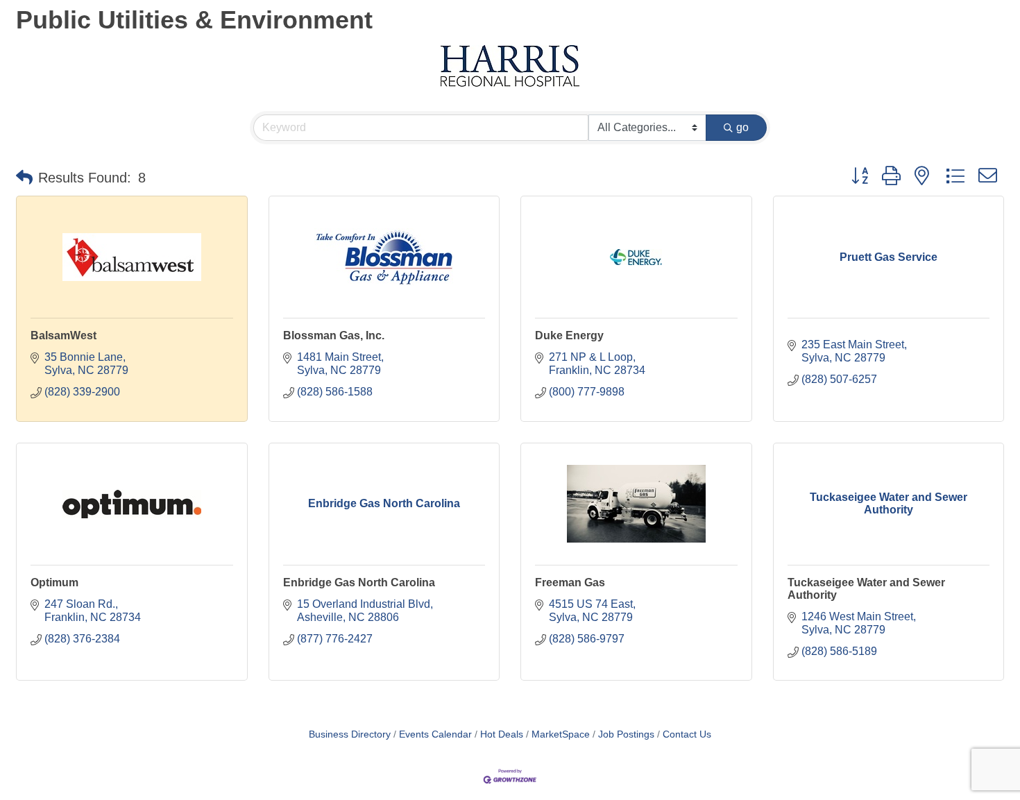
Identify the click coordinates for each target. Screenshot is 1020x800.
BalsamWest (63, 335)
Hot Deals (501, 734)
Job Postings (626, 734)
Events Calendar (435, 734)
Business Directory (350, 734)
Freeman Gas (570, 582)
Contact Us (687, 734)
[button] (24, 177)
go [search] (742, 127)
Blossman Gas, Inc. (333, 335)
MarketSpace (561, 734)
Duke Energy (569, 335)
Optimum (54, 582)
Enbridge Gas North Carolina (359, 582)
